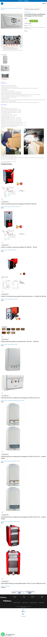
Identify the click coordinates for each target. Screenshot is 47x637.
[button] (5, 202)
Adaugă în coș (34, 20)
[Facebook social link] (18, 1)
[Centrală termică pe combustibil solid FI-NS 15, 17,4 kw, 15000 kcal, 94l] (13, 535)
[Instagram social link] (20, 1)
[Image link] (3, 597)
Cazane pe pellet (10, 249)
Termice (31, 8)
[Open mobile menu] (2, 3)
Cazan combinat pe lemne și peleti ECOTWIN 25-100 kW (18, 204)
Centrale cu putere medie (11, 461)
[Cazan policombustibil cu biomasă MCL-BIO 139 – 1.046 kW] (13, 313)
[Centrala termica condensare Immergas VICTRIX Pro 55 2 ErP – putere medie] (13, 414)
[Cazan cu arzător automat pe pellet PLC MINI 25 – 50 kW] (13, 218)
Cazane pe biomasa (10, 299)
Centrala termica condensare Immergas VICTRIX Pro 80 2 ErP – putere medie (23, 518)
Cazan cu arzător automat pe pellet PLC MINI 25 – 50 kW (19, 247)
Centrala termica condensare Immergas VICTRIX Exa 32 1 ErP (20, 398)
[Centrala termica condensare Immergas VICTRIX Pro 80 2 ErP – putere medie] (13, 474)
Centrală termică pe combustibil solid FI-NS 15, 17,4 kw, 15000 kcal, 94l (23, 583)
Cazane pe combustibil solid (12, 206)
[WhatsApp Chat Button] (3, 634)
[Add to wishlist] (2, 199)
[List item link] (15, 597)
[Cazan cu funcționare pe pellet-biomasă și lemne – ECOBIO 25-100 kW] (13, 264)
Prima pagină (26, 8)
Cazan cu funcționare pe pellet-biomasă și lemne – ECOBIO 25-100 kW (23, 296)
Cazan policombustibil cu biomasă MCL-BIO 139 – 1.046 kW (20, 341)
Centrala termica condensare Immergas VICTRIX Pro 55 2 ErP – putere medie (23, 457)
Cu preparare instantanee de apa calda (31, 9)
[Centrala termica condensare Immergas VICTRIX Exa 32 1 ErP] (13, 359)
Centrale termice (37, 8)
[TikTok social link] (22, 1)
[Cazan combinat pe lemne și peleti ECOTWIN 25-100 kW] (13, 176)
